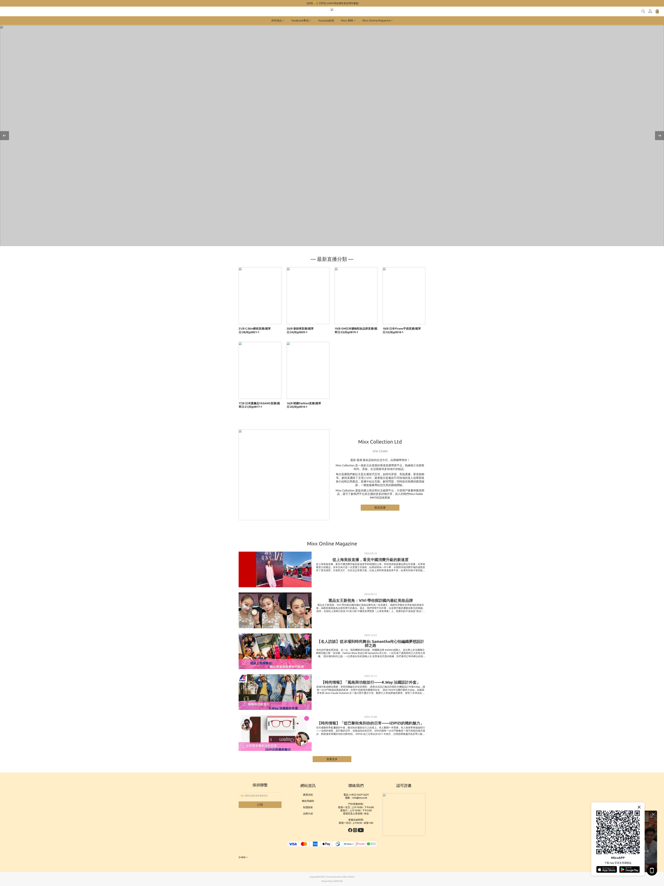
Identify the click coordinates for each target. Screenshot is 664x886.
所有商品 (276, 20)
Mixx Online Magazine (376, 20)
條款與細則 (308, 801)
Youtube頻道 (326, 20)
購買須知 (308, 794)
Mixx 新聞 (347, 20)
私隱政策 (308, 807)
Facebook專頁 (300, 20)
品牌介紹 (308, 813)
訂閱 (260, 804)
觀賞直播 (380, 507)
